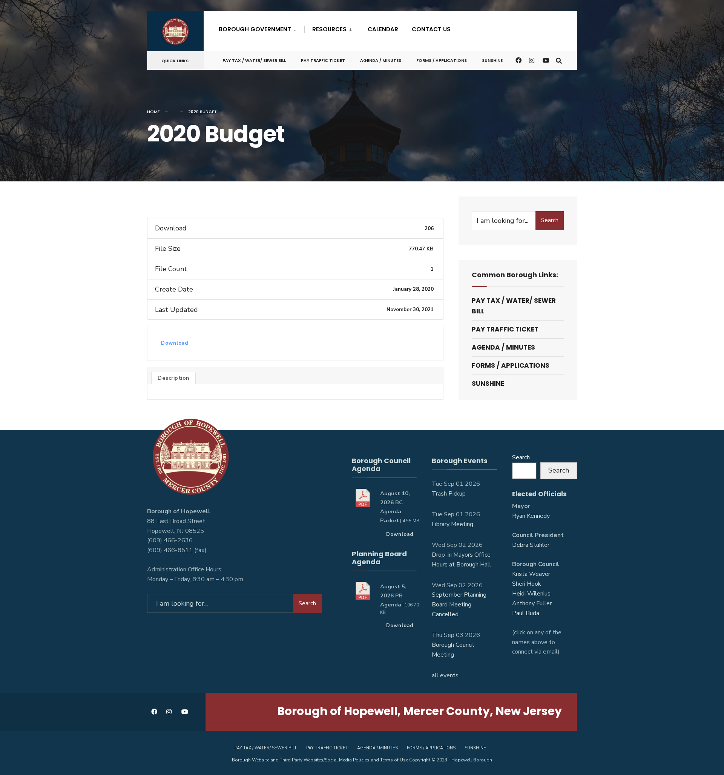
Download (174, 343)
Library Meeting (452, 524)
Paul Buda (525, 613)
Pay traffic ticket (323, 60)
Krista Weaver (531, 574)
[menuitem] (261, 28)
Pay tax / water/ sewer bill (254, 60)
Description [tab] (173, 378)
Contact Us (431, 29)
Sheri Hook (526, 584)
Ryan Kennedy (531, 516)
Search (549, 220)
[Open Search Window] (559, 60)
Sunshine (492, 60)
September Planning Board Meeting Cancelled (459, 604)
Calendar (383, 29)
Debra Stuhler (530, 545)
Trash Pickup (449, 494)
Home (153, 112)
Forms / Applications (441, 60)
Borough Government (255, 29)
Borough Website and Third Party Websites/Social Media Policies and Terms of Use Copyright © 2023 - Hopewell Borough (362, 760)
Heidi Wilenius (531, 593)
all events (445, 675)
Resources (329, 29)
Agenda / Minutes (380, 60)
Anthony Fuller (532, 603)
